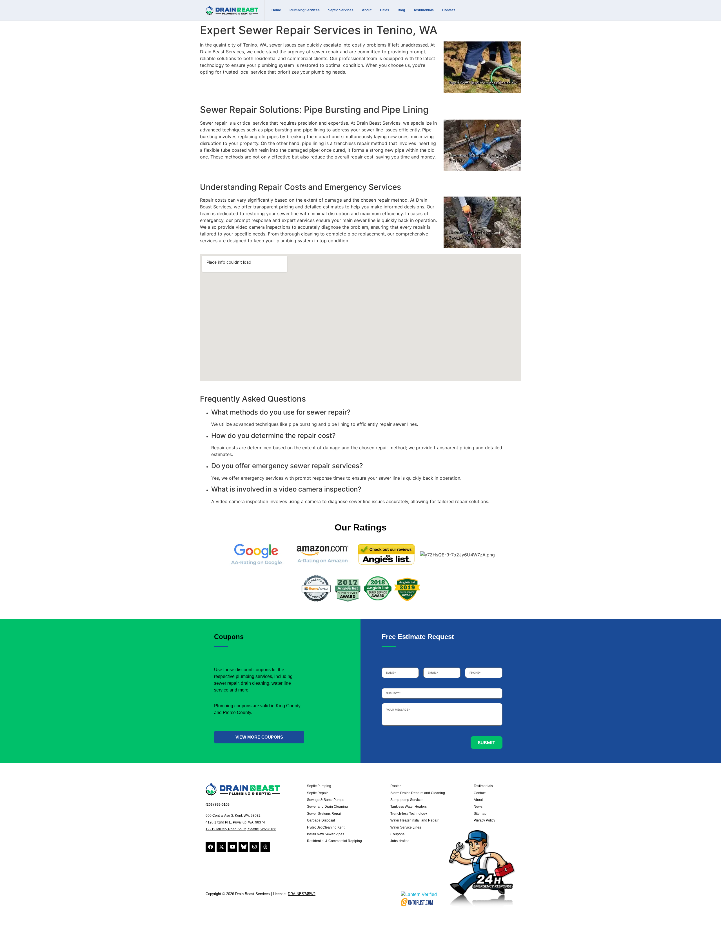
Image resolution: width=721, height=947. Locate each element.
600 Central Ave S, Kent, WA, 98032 (233, 816)
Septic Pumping (319, 786)
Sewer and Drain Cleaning (327, 807)
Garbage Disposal (321, 820)
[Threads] (265, 847)
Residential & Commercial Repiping (334, 841)
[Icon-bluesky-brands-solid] (243, 847)
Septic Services (340, 10)
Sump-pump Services (406, 800)
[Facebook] (210, 847)
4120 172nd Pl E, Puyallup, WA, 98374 (235, 822)
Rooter (395, 786)
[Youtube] (232, 847)
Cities (384, 10)
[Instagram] (254, 847)
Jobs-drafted (400, 841)
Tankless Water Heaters (408, 807)
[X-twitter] (221, 847)
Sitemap (480, 814)
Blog (401, 10)
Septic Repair (317, 793)
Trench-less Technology (408, 814)
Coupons (397, 834)
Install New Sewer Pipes (325, 834)
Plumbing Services (305, 10)
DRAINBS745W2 (301, 894)
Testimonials (423, 10)
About (366, 10)
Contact (448, 10)
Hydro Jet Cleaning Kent (325, 827)
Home (276, 10)
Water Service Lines (405, 827)
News (478, 807)
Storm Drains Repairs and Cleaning (417, 793)
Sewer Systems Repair (324, 814)
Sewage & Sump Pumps (325, 800)
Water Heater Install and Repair (414, 820)
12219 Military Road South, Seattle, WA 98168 (241, 829)
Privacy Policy (484, 820)
